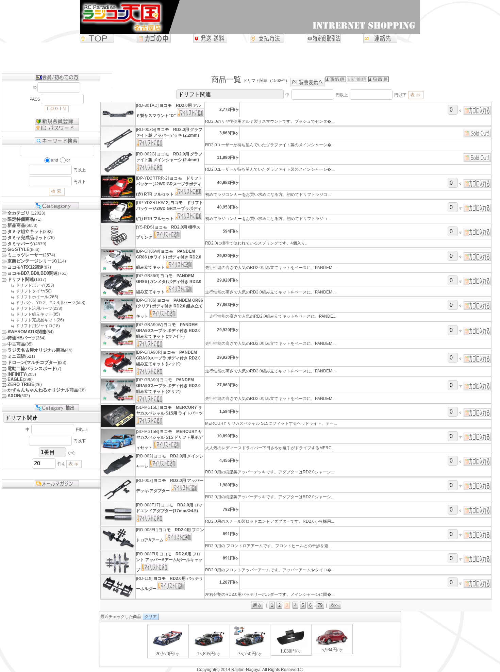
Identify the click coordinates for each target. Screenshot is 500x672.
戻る (257, 605)
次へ (335, 605)
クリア (151, 616)
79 (320, 605)
